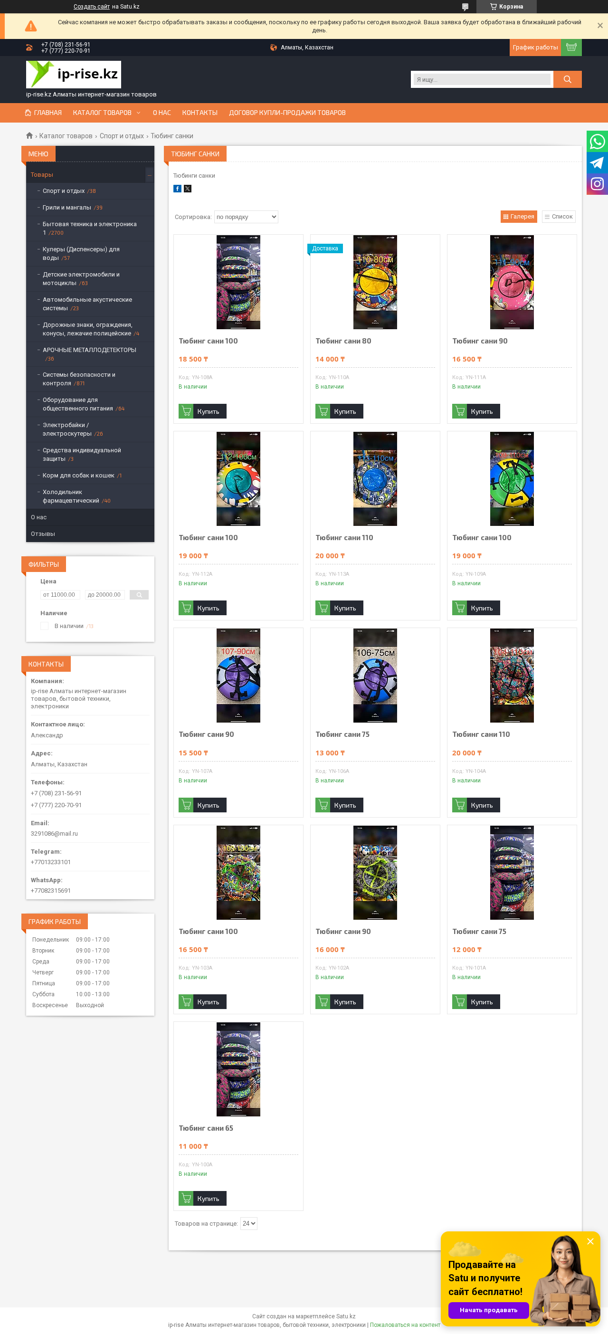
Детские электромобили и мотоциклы (81, 278)
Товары (42, 174)
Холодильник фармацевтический (71, 496)
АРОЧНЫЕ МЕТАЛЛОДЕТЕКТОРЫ (89, 349)
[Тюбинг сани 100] (238, 282)
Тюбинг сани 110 (344, 538)
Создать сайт (92, 6)
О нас (162, 112)
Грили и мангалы (67, 207)
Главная (48, 112)
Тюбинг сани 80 (343, 341)
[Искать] (567, 79)
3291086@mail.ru (54, 833)
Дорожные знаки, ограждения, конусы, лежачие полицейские (88, 329)
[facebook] (177, 190)
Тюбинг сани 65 (206, 1128)
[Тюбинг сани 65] (238, 1069)
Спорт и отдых (122, 136)
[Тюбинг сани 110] (375, 478)
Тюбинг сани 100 (208, 341)
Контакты (200, 112)
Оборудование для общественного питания (78, 404)
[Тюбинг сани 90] (512, 282)
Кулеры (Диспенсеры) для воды (81, 253)
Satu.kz (346, 1316)
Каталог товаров (102, 112)
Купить (208, 411)
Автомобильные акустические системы (87, 304)
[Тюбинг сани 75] (375, 675)
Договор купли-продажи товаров (287, 112)
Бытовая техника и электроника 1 (90, 228)
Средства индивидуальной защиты (82, 454)
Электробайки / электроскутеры (67, 429)
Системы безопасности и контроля (79, 379)
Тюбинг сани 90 (480, 341)
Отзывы (43, 533)
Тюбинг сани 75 (342, 734)
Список (562, 216)
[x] (187, 190)
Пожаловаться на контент (405, 1325)
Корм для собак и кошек (78, 475)
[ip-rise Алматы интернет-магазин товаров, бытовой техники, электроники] (73, 75)
